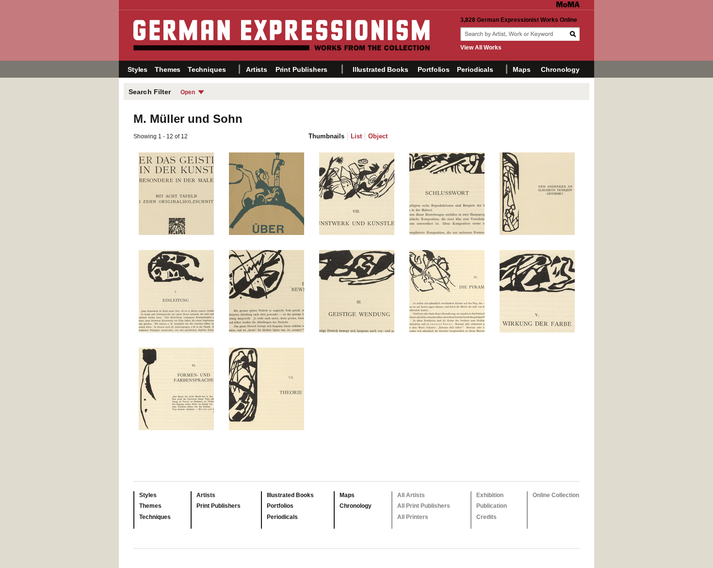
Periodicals (475, 69)
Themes (167, 69)
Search (574, 34)
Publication (491, 505)
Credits (486, 517)
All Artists (411, 495)
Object (378, 136)
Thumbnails (326, 136)
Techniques (207, 69)
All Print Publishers (423, 505)
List (356, 136)
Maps (521, 69)
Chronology (560, 69)
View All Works (481, 47)
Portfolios (434, 69)
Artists (256, 69)
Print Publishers (301, 69)
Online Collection (556, 495)
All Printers (412, 517)
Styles (137, 69)
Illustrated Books (380, 69)
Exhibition (489, 495)
